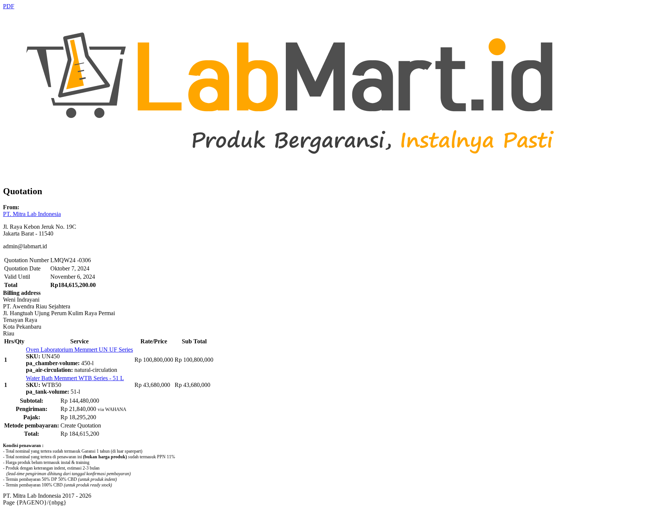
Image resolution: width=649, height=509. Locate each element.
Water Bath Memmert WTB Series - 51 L (75, 378)
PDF (8, 6)
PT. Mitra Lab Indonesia (32, 214)
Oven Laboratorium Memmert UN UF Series (79, 349)
